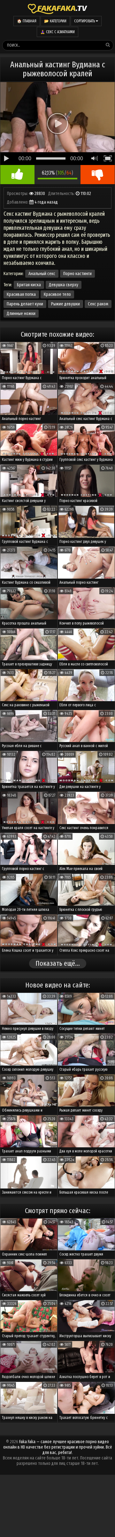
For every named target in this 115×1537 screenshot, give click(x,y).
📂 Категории (55, 21)
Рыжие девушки (65, 304)
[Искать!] (108, 45)
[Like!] (17, 174)
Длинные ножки (21, 313)
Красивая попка (21, 294)
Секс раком (98, 304)
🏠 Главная (26, 21)
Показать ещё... (58, 963)
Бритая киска (29, 285)
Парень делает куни (25, 304)
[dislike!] (97, 174)
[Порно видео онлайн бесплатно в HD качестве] (57, 8)
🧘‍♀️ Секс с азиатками (57, 32)
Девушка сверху (63, 285)
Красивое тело (57, 294)
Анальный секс (41, 273)
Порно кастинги (77, 273)
